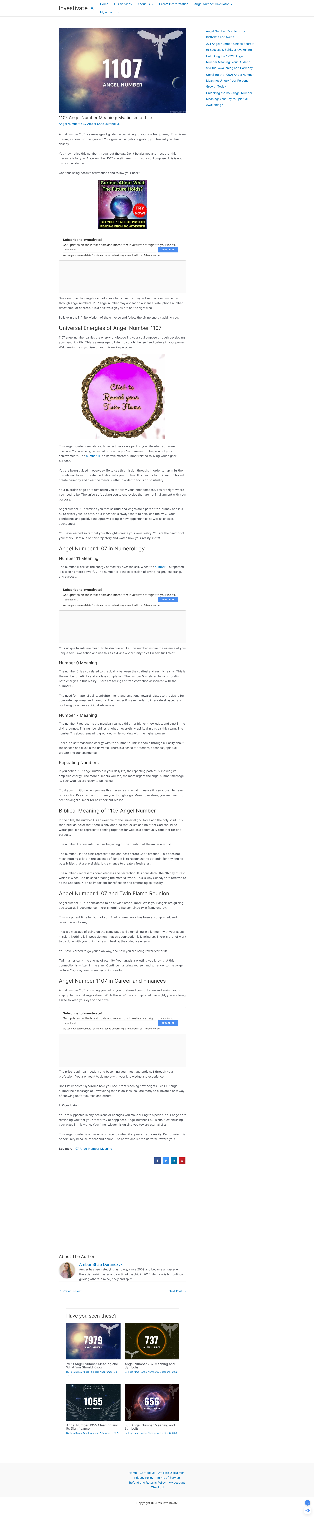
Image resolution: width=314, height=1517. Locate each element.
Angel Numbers (69, 123)
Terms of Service (168, 1477)
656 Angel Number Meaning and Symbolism (150, 1426)
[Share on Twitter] (166, 1163)
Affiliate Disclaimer (171, 1472)
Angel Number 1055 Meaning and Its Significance (92, 1426)
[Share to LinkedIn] (174, 1163)
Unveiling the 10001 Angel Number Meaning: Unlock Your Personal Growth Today (230, 80)
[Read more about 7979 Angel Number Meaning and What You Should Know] (93, 1341)
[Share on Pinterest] (182, 1163)
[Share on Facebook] (157, 1163)
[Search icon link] (92, 8)
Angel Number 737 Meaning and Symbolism (150, 1365)
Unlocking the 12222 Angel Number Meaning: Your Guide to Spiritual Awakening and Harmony (229, 62)
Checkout (157, 1487)
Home (133, 1472)
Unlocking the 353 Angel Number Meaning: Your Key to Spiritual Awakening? (229, 99)
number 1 (161, 567)
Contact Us (147, 1472)
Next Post (177, 1291)
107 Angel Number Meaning (93, 1148)
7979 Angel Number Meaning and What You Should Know (92, 1365)
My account (177, 1482)
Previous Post (70, 1291)
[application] (151, 4)
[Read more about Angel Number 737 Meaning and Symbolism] (152, 1341)
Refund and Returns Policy (147, 1482)
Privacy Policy (143, 1477)
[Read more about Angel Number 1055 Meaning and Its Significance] (93, 1402)
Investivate (73, 8)
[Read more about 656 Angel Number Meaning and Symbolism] (152, 1402)
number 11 (93, 456)
